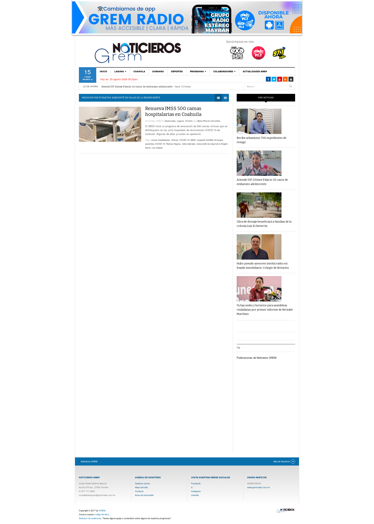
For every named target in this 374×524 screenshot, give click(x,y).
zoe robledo (157, 147)
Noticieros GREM (137, 52)
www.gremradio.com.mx (258, 487)
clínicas (174, 139)
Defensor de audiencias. (90, 518)
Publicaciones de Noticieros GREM (256, 357)
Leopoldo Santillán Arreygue (210, 139)
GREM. (102, 510)
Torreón (188, 120)
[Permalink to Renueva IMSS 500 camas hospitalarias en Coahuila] (110, 124)
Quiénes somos (142, 483)
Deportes (177, 71)
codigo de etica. (102, 514)
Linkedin (195, 495)
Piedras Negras (173, 143)
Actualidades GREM (255, 71)
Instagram (196, 491)
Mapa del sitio (141, 487)
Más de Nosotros (281, 461)
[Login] (290, 79)
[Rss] (285, 79)
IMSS (193, 139)
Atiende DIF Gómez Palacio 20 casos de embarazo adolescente (136, 87)
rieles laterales (189, 143)
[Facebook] (268, 79)
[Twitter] (274, 79)
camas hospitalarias (160, 139)
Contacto (139, 491)
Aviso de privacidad (144, 495)
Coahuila (139, 71)
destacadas (170, 120)
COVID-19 (184, 139)
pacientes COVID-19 (155, 143)
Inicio (103, 71)
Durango (158, 71)
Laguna (119, 71)
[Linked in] (279, 79)
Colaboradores (223, 71)
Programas (197, 71)
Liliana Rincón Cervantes (208, 120)
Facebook (196, 483)
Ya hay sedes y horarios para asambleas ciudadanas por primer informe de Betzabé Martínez (265, 310)
